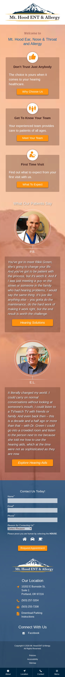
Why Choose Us (32, 91)
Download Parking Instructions (31, 615)
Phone (11, 515)
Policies (32, 655)
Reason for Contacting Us (21, 525)
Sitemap (32, 663)
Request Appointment (33, 548)
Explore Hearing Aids (32, 462)
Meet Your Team (32, 138)
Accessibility (32, 659)
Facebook (33, 633)
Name (11, 496)
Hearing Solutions (32, 322)
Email (11, 506)
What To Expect (32, 184)
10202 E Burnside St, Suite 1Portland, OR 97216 (33, 590)
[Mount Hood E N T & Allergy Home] (32, 12)
